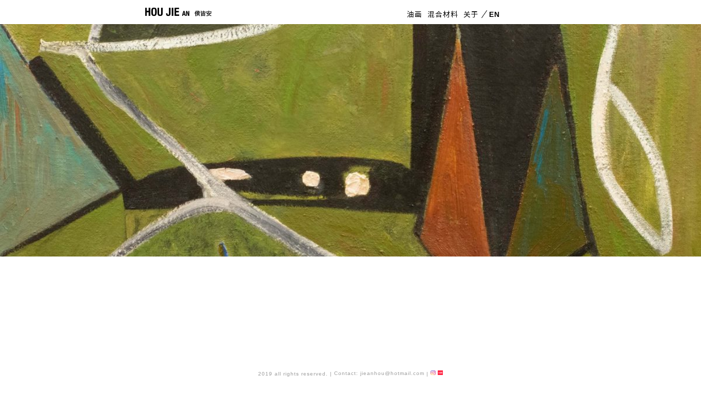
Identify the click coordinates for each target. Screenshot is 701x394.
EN (493, 14)
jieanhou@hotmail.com (392, 373)
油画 (414, 14)
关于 (471, 14)
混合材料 (442, 14)
